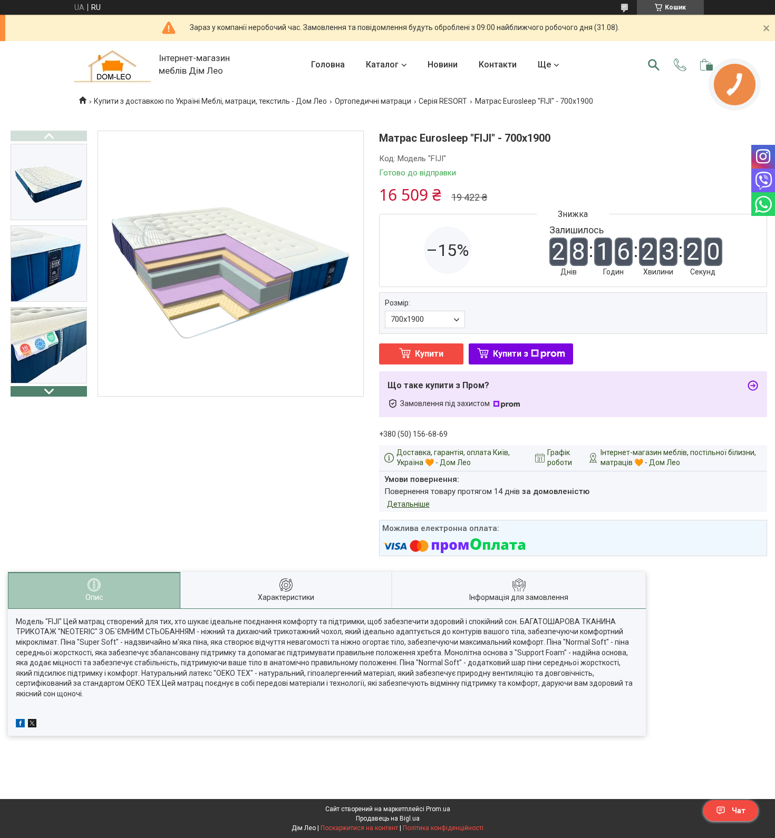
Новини (443, 65)
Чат (738, 810)
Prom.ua (438, 809)
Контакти (498, 65)
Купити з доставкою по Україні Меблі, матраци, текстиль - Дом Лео (210, 101)
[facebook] (20, 725)
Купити (429, 354)
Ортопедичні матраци (373, 101)
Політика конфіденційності (443, 828)
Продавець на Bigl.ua (388, 818)
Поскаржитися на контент (359, 828)
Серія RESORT (443, 101)
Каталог (382, 65)
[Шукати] (653, 64)
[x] (32, 725)
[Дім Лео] (112, 65)
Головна (328, 65)
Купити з (510, 354)
